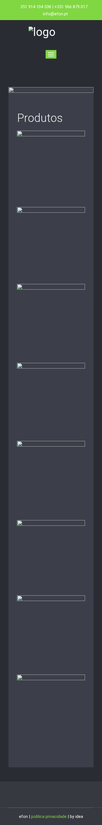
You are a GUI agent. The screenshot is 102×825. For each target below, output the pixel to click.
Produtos (40, 118)
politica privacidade (49, 816)
